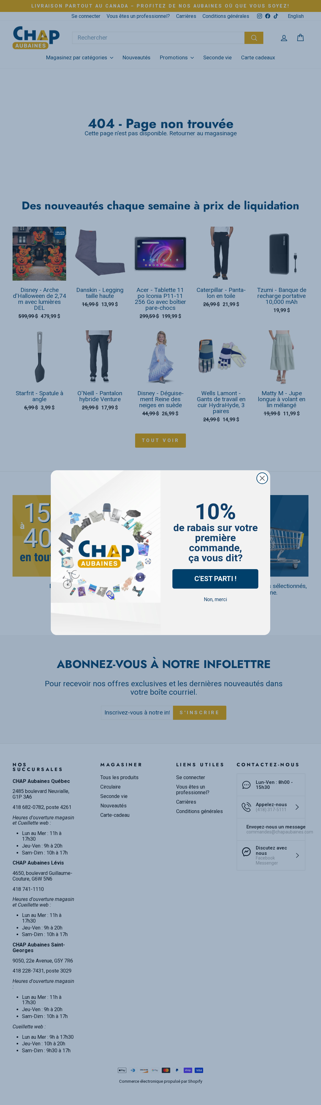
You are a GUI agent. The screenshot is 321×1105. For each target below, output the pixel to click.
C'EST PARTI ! (215, 579)
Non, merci (215, 599)
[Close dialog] (262, 478)
